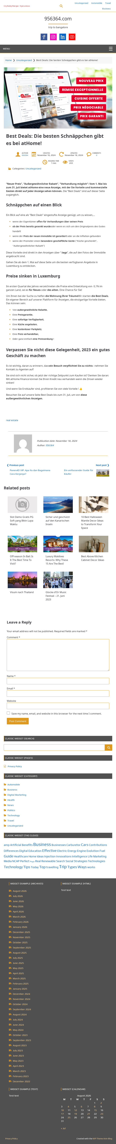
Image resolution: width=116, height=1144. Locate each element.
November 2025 (21, 937)
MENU (6, 48)
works (91, 867)
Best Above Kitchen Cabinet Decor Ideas (92, 558)
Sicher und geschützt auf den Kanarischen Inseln (58, 520)
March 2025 (19, 978)
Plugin (32, 861)
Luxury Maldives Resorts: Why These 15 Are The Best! (57, 560)
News (10, 805)
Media (8, 861)
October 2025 (20, 942)
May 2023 (18, 1060)
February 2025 (21, 983)
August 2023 (20, 1045)
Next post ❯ (102, 465)
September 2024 (22, 1009)
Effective (49, 850)
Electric (62, 850)
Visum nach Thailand (22, 592)
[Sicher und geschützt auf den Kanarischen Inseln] (58, 504)
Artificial (15, 845)
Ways (82, 867)
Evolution (93, 850)
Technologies (96, 861)
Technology (13, 815)
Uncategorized (81, 3)
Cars (84, 844)
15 (95, 1110)
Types (72, 867)
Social (69, 861)
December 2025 (21, 932)
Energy (72, 850)
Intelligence (79, 856)
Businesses (59, 845)
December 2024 (21, 993)
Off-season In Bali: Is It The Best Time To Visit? (21, 560)
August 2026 (20, 891)
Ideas (40, 856)
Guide (8, 856)
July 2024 (18, 1019)
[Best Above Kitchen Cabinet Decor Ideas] (93, 544)
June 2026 (18, 901)
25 (69, 1117)
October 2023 (20, 1035)
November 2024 (21, 999)
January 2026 (20, 927)
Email (11, 688)
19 (75, 1113)
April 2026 (18, 911)
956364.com (58, 18)
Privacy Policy (15, 766)
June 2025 (18, 963)
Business (106, 8)
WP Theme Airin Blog (102, 1138)
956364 (25, 155)
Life (90, 856)
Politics (11, 810)
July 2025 (18, 957)
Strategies (80, 861)
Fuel (102, 850)
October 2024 (20, 1004)
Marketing (99, 856)
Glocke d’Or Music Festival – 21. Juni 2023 (56, 596)
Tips (26, 867)
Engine (81, 850)
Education (35, 850)
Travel (108, 3)
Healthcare (21, 856)
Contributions (98, 845)
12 (75, 1110)
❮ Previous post (15, 465)
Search (60, 861)
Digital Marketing (16, 794)
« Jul (63, 1128)
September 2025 (22, 947)
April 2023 (18, 1066)
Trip (63, 866)
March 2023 (19, 1071)
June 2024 (18, 1024)
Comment (13, 637)
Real (38, 861)
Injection (50, 856)
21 (88, 1113)
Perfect (24, 861)
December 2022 (21, 1081)
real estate (12, 420)
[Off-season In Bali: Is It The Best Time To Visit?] (22, 544)
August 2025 (20, 952)
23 (101, 1113)
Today (35, 867)
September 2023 (22, 1040)
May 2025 (18, 968)
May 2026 (18, 906)
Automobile (96, 3)
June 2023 (18, 1055)
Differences (11, 850)
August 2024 (20, 1014)
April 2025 (18, 973)
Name (11, 676)
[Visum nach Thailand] (22, 580)
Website (11, 701)
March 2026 (19, 916)
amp (7, 845)
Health (11, 800)
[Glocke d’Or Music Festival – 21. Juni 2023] (58, 580)
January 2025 (20, 988)
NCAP (15, 861)
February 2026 (21, 921)
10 (62, 1110)
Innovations (63, 856)
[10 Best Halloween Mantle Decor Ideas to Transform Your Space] (93, 504)
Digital (23, 850)
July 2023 (18, 1050)
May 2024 (18, 1029)
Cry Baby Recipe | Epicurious (17, 6)
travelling (52, 867)
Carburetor (73, 845)
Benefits (27, 845)
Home (8, 60)
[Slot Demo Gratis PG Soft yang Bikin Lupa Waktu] (22, 504)
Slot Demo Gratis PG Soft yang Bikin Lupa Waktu (21, 520)
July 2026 (18, 896)
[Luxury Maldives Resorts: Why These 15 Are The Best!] (58, 544)
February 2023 (21, 1076)
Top (42, 867)
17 (62, 1113)
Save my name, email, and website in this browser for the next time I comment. (56, 713)
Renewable (48, 861)
